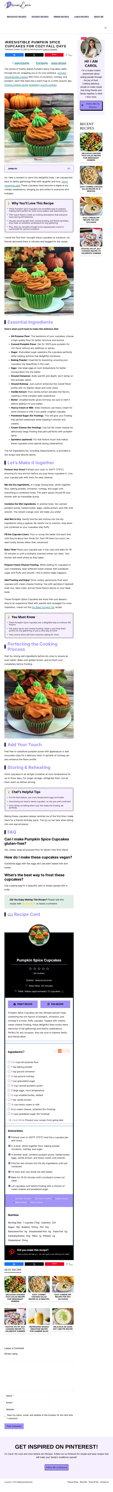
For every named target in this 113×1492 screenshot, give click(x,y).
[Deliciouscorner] (17, 5)
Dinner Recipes (61, 17)
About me (98, 17)
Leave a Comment (50, 49)
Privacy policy (73, 1482)
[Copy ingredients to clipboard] (23, 1051)
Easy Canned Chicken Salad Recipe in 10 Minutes (39, 1297)
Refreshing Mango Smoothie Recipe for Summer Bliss (39, 1329)
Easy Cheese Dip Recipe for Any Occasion (63, 1297)
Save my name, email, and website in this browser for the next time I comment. (40, 1417)
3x (68, 1051)
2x (64, 1051)
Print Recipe (42, 63)
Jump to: (12, 168)
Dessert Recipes (40, 17)
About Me (83, 1482)
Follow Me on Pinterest (56, 1467)
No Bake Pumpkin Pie (43, 607)
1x (59, 1051)
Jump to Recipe (21, 63)
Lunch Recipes (81, 17)
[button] (105, 27)
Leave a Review (58, 63)
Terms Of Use (94, 1482)
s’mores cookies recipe (16, 85)
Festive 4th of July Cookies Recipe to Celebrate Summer (15, 1329)
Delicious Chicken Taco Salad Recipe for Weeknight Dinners (15, 1298)
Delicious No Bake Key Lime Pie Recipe (63, 1328)
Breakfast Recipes (16, 17)
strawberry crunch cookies (42, 85)
